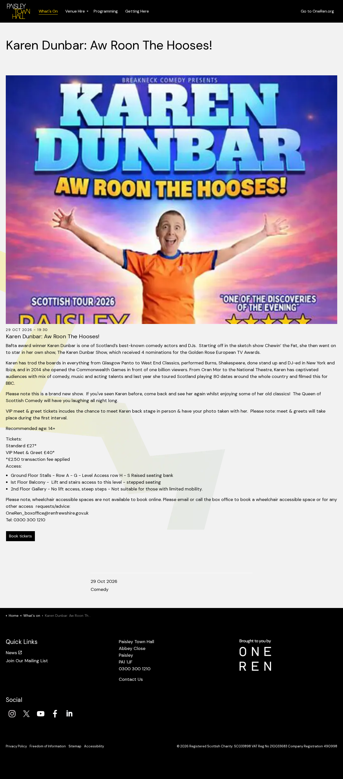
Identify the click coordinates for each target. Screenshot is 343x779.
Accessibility (94, 746)
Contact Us (131, 679)
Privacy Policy (16, 746)
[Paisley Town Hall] (18, 11)
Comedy (99, 589)
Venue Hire (75, 11)
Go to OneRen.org (317, 11)
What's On (48, 11)
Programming (106, 11)
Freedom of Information (48, 746)
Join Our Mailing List (27, 661)
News (11, 653)
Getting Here (137, 11)
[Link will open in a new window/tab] (12, 713)
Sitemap (75, 746)
